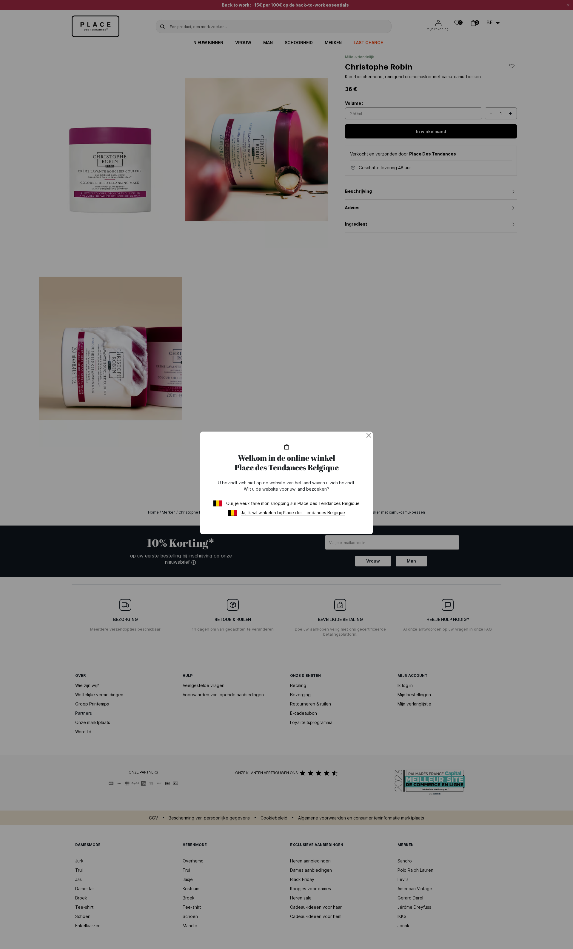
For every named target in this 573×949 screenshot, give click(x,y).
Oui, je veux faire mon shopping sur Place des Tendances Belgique (293, 503)
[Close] (369, 435)
